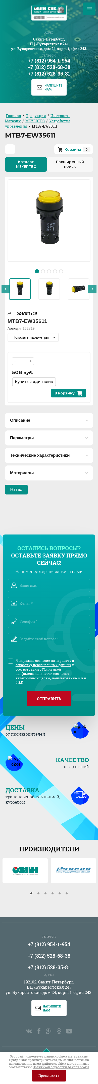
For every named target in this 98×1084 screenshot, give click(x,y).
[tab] (31, 893)
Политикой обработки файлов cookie (61, 1067)
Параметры (22, 437)
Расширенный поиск (70, 164)
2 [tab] (43, 271)
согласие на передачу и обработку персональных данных (45, 662)
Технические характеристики (40, 455)
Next (92, 289)
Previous (6, 289)
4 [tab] (55, 271)
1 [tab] (37, 271)
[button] (49, 87)
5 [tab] (61, 271)
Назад (16, 489)
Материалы (22, 472)
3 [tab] (49, 271)
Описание (20, 420)
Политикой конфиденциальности (38, 671)
